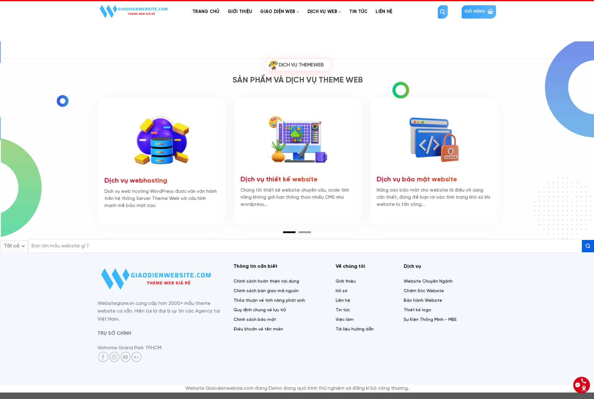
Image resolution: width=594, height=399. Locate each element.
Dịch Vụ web (322, 11)
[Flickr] (136, 363)
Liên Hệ (384, 11)
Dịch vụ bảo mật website (357, 177)
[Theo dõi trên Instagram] (114, 363)
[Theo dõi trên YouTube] (125, 363)
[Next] (574, 143)
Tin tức (358, 11)
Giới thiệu (240, 11)
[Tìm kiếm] (443, 12)
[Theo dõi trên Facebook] (103, 363)
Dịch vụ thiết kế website (219, 177)
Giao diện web (277, 11)
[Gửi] (588, 252)
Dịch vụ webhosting (76, 179)
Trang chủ (206, 11)
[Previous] (19, 143)
